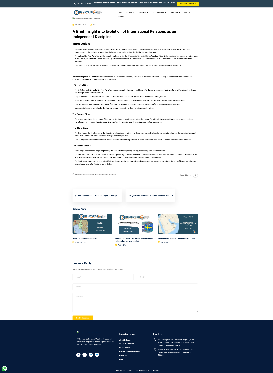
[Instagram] (84, 355)
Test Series (142, 13)
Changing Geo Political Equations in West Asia (176, 238)
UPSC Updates (124, 348)
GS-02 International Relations (85, 174)
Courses (129, 13)
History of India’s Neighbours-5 (85, 238)
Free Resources (158, 13)
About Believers (125, 340)
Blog (95, 25)
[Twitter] (97, 355)
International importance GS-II (105, 174)
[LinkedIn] (91, 355)
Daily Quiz (123, 355)
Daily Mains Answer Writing (129, 351)
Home (120, 13)
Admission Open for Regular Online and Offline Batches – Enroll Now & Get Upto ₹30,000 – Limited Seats (134, 2)
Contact (121, 16)
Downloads (174, 13)
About (186, 13)
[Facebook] (78, 355)
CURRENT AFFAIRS (126, 344)
